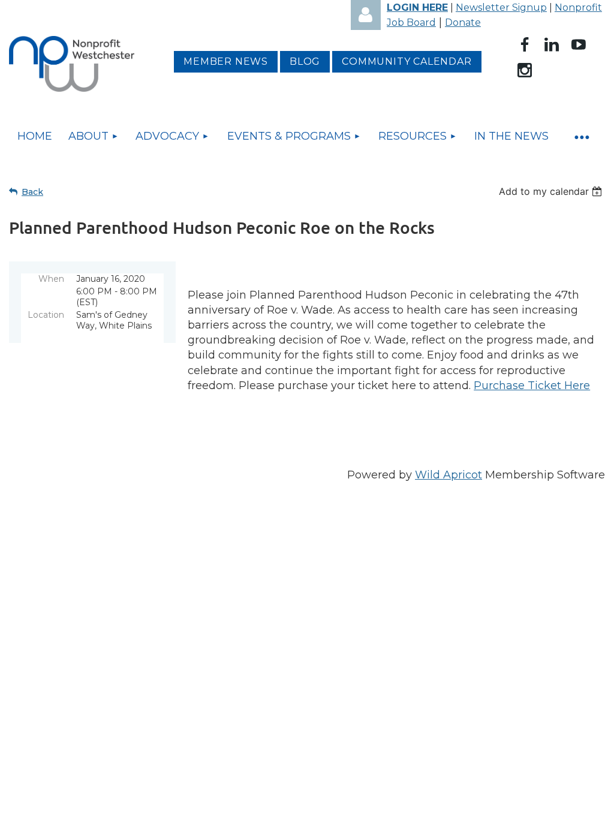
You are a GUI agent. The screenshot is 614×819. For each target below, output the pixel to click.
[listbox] (552, 191)
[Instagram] (524, 70)
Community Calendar (406, 61)
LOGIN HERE (417, 7)
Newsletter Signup (501, 7)
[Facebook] (524, 44)
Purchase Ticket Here (532, 385)
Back (32, 191)
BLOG (305, 61)
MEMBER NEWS (225, 61)
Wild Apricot (448, 474)
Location (46, 314)
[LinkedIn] (551, 44)
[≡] (581, 136)
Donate (463, 22)
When (51, 278)
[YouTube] (578, 44)
